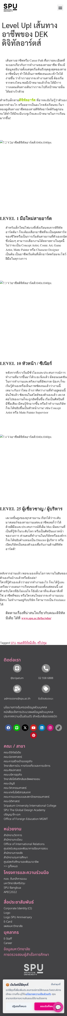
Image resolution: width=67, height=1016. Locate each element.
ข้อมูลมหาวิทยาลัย (17, 949)
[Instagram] (50, 727)
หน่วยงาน (12, 829)
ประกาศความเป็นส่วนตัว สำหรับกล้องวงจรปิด (30, 716)
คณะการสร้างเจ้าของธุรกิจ (18, 761)
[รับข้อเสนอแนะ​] (46, 689)
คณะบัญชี (9, 783)
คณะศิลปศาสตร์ (12, 770)
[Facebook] (8, 727)
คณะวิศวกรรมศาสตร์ (15, 788)
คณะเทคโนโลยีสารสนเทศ (17, 792)
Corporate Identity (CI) (18, 908)
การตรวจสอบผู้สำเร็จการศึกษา (26, 954)
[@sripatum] (17, 668)
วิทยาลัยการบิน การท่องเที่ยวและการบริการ (27, 766)
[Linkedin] (42, 727)
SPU (13, 643)
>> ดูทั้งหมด (11, 866)
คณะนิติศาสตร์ (12, 801)
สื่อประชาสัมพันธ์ (19, 902)
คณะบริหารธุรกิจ (13, 775)
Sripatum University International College (30, 806)
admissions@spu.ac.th (17, 699)
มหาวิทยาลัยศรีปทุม (14, 883)
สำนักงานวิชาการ (13, 835)
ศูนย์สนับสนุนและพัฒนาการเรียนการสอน (26, 848)
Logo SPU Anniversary (18, 917)
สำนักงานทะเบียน (13, 840)
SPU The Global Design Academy (24, 810)
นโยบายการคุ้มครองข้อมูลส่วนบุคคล (25, 707)
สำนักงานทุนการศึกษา (16, 857)
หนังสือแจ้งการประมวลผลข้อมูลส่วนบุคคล (28, 712)
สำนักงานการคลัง (13, 853)
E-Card (8, 922)
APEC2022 (10, 892)
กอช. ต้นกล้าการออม (15, 879)
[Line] (16, 727)
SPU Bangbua (12, 888)
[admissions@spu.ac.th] (17, 689)
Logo (7, 913)
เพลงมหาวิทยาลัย (13, 926)
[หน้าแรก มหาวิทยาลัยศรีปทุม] (33, 969)
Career (8, 943)
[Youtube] (33, 727)
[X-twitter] (25, 727)
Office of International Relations (24, 844)
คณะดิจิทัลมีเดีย (26, 643)
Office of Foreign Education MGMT (26, 819)
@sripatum (17, 678)
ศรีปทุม (42, 643)
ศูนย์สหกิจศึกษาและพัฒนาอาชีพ (21, 862)
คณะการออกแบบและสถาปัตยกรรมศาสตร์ (26, 797)
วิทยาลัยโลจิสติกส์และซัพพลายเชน (22, 779)
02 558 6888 (45, 678)
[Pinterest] (33, 735)
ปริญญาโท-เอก (12, 814)
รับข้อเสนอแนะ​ (45, 699)
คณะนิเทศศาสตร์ (13, 757)
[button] (60, 8)
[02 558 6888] (46, 668)
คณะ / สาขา (14, 746)
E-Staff (8, 939)
